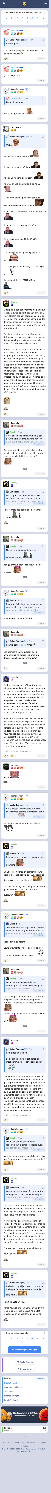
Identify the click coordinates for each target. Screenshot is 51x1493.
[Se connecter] (45, 3)
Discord (32, 1443)
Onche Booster (26, 1362)
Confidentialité (19, 1443)
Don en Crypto (26, 1369)
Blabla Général (10, 1383)
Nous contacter (26, 1451)
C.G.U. (7, 1443)
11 (22, 21)
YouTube (26, 1446)
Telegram (43, 1443)
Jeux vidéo (9, 1391)
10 (43, 18)
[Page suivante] (27, 21)
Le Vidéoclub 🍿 (11, 1400)
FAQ (18, 1451)
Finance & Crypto (11, 1396)
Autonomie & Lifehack (14, 1387)
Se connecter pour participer (24, 1349)
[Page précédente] (6, 18)
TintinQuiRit (42, 1449)
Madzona (33, 1449)
